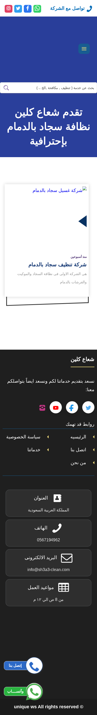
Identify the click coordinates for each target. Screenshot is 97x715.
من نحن (78, 462)
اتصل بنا (78, 449)
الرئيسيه (78, 436)
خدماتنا (33, 449)
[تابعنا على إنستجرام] (42, 407)
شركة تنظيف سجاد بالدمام (57, 264)
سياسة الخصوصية (23, 436)
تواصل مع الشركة (67, 8)
